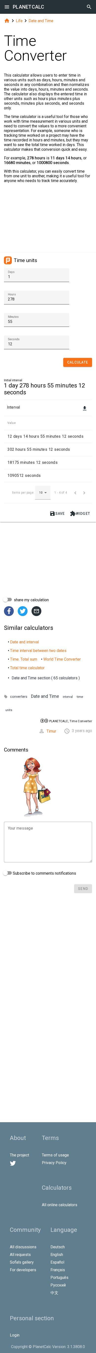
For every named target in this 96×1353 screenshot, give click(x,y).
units (8, 710)
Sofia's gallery (22, 1262)
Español (57, 1262)
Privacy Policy (54, 1162)
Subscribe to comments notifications (44, 873)
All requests (20, 1254)
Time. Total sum (23, 659)
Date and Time (41, 20)
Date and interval (24, 642)
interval (68, 697)
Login (14, 1335)
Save (57, 514)
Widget (80, 514)
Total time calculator (27, 668)
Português (59, 1277)
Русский (58, 1285)
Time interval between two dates (38, 650)
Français (57, 1270)
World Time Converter (62, 659)
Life (19, 20)
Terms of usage (55, 1155)
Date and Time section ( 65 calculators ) (46, 678)
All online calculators (59, 1205)
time (80, 697)
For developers (23, 1270)
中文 (54, 1292)
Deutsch (57, 1247)
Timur (51, 731)
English (56, 1254)
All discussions (23, 1247)
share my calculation (31, 600)
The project (19, 1155)
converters (18, 697)
